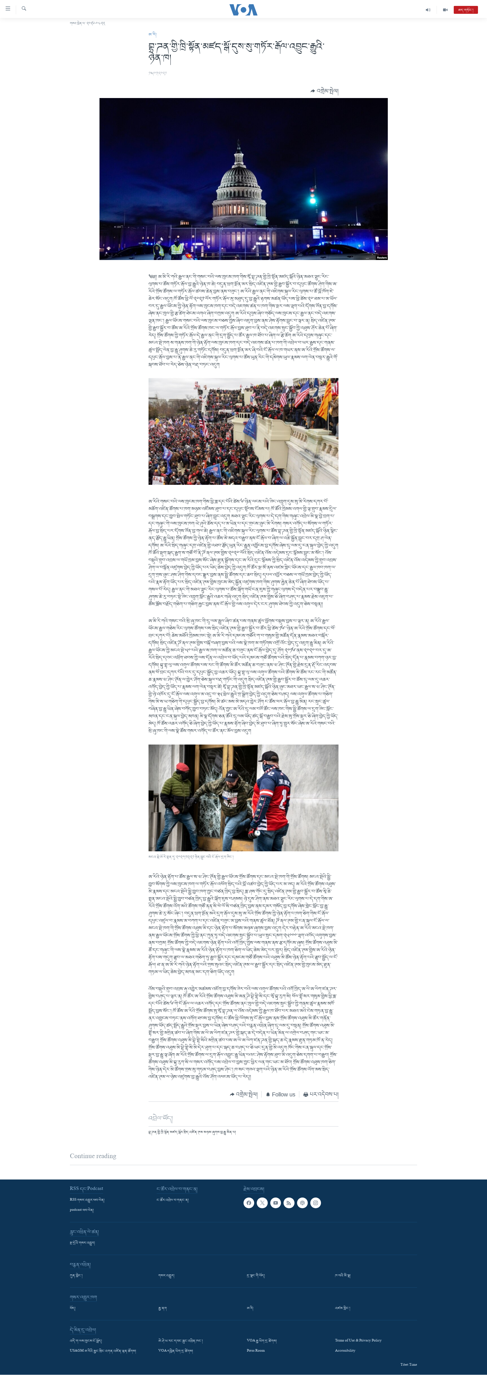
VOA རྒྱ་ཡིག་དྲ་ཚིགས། (262, 1341)
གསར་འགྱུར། (166, 1276)
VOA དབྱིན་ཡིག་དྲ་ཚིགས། (175, 1351)
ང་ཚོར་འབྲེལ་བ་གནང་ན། (173, 1200)
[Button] (324, 91)
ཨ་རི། (152, 34)
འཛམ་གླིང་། (342, 1308)
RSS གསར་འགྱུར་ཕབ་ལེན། (87, 1200)
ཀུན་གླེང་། (76, 1276)
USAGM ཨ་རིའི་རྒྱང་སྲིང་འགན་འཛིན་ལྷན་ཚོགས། (103, 1351)
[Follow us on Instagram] (315, 1203)
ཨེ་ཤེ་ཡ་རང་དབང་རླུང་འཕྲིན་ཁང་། (180, 1341)
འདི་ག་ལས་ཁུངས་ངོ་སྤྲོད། (86, 1341)
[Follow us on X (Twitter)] (262, 1203)
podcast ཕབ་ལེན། (82, 1210)
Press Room (256, 1351)
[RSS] (289, 1203)
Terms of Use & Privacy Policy (358, 1341)
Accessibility (345, 1351)
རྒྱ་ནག (162, 1308)
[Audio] (428, 10)
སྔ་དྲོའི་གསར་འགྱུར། (82, 1243)
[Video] (445, 10)
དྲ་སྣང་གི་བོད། (256, 1276)
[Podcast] (302, 1203)
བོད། (73, 1308)
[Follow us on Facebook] (249, 1203)
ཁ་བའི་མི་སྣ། (343, 1276)
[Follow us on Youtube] (275, 1203)
